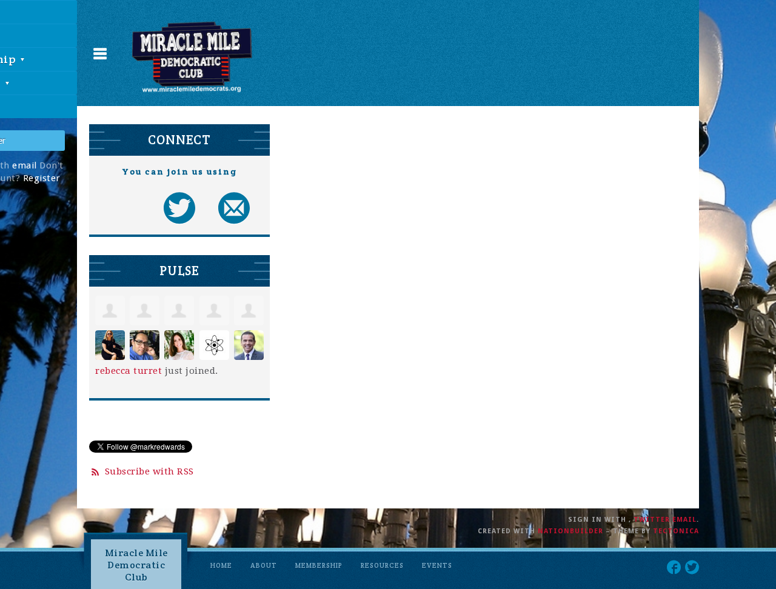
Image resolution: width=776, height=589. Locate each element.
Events (437, 565)
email (24, 165)
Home (221, 565)
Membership (319, 565)
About (263, 565)
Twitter (652, 520)
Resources (382, 565)
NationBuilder (570, 531)
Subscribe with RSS (149, 471)
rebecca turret (128, 370)
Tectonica (676, 531)
